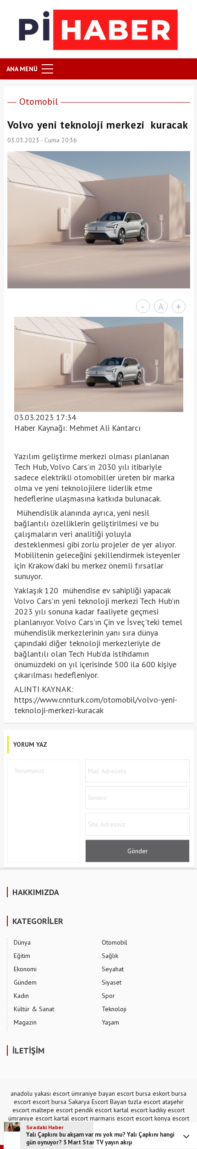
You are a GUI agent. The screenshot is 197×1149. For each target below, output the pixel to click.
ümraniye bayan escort (102, 1093)
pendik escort (93, 1110)
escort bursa (49, 1102)
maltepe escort (52, 1110)
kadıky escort (167, 1110)
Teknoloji (114, 1009)
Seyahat (113, 969)
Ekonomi (25, 969)
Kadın (21, 995)
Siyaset (111, 982)
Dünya (22, 942)
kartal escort (131, 1110)
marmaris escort (112, 1118)
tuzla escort (144, 1102)
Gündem (25, 982)
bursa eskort (153, 1093)
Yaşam (110, 1022)
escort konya (153, 1118)
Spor (108, 995)
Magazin (25, 1022)
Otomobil (38, 101)
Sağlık (110, 956)
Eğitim (22, 956)
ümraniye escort (30, 1118)
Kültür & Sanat (34, 1009)
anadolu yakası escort (40, 1093)
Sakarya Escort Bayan (97, 1102)
